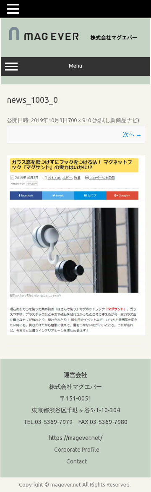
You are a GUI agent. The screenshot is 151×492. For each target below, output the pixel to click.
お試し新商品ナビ (116, 120)
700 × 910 (79, 120)
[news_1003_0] (76, 245)
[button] (14, 8)
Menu (75, 66)
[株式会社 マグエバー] (75, 39)
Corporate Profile (76, 449)
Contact (76, 461)
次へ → (132, 134)
